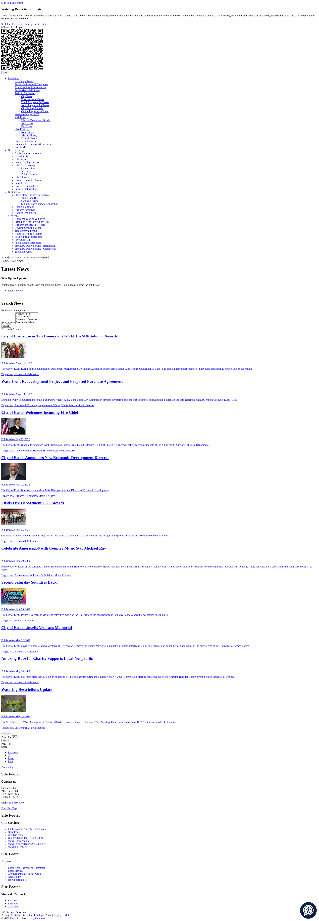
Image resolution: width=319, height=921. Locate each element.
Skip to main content (12, 2)
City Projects (21, 159)
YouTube (13, 906)
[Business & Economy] (27, 319)
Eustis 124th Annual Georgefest (31, 84)
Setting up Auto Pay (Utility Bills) (32, 221)
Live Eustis (20, 129)
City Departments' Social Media (24, 873)
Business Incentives (25, 209)
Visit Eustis (20, 117)
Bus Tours (26, 126)
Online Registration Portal (35, 111)
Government (14, 150)
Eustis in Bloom (29, 138)
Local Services (15, 870)
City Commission (24, 165)
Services (12, 215)
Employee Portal (43, 915)
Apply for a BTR (30, 198)
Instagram (13, 903)
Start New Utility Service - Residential (35, 245)
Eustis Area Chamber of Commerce (26, 867)
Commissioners (29, 168)
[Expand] (20, 79)
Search (4, 257)
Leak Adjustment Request (28, 236)
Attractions (27, 123)
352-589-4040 (16, 802)
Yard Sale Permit (23, 251)
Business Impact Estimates (28, 180)
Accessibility (14, 876)
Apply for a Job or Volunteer (30, 153)
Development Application (28, 227)
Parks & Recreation (25, 93)
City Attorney (22, 177)
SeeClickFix (21, 147)
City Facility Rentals (32, 108)
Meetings (26, 171)
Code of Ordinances (25, 141)
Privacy (5, 915)
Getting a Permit (29, 201)
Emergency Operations (27, 162)
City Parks (26, 96)
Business (12, 192)
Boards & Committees (26, 186)
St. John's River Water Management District (24, 24)
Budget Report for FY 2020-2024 (25, 838)
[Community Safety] (27, 322)
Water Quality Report (27, 843)
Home (4, 260)
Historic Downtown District (36, 120)
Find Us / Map (9, 808)
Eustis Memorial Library (27, 90)
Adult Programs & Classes (35, 105)
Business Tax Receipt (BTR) (30, 224)
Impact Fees (21, 183)
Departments (21, 156)
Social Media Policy (21, 915)
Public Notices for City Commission (27, 829)
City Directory (15, 835)
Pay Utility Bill (22, 239)
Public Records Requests (28, 242)
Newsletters (27, 132)
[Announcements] (27, 314)
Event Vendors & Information (30, 87)
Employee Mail (61, 915)
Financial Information (26, 189)
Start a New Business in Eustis (31, 195)
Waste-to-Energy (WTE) (27, 114)
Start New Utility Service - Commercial (35, 248)
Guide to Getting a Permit (28, 233)
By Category (8, 322)
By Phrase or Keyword (13, 310)
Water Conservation (18, 841)
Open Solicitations (24, 206)
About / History (29, 135)
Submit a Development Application (39, 203)
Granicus (40, 918)
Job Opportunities (17, 879)
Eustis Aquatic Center (32, 99)
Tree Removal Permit (26, 230)
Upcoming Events (24, 81)
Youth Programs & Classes (35, 102)
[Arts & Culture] (27, 316)
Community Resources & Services (33, 144)
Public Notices (29, 174)
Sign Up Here (15, 290)
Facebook (13, 900)
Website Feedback (17, 846)
